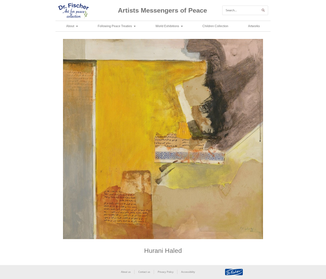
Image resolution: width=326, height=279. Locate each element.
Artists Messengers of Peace (162, 10)
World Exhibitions (167, 26)
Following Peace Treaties (115, 26)
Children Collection (215, 26)
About (70, 26)
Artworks (254, 26)
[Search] (263, 10)
